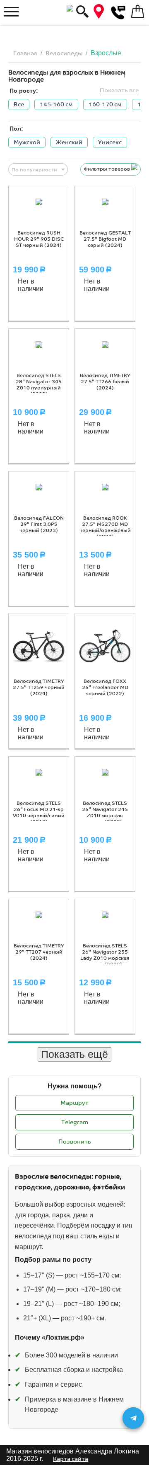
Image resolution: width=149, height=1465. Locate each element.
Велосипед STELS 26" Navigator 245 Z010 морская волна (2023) (105, 812)
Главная (25, 53)
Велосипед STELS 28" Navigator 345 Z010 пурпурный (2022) (39, 385)
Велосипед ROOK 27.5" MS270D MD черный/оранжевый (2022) (105, 527)
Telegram (74, 1122)
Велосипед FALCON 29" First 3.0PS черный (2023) (39, 524)
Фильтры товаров (107, 169)
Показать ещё (74, 1054)
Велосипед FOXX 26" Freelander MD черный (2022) (105, 687)
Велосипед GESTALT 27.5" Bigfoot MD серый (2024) (105, 239)
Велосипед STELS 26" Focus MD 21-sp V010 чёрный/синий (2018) (39, 812)
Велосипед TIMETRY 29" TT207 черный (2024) (39, 952)
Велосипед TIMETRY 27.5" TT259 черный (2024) (39, 687)
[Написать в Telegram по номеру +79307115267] (133, 1418)
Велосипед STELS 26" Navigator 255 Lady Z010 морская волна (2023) (105, 955)
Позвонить (74, 1141)
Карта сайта (70, 1459)
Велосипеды (64, 53)
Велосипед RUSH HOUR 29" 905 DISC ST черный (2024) (39, 239)
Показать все (119, 90)
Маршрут (74, 1102)
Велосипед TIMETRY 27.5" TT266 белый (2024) (105, 382)
